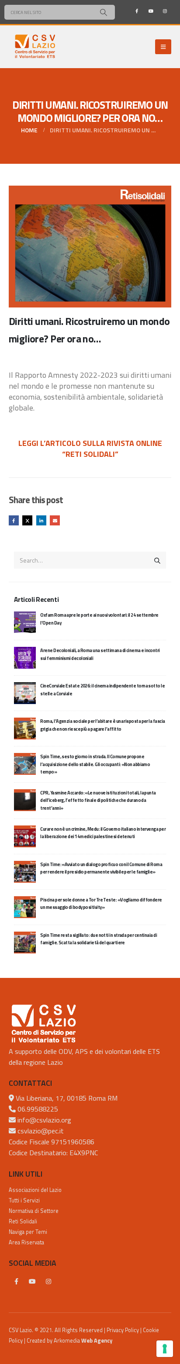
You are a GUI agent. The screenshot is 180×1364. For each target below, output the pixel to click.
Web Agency (96, 1340)
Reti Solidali (23, 1221)
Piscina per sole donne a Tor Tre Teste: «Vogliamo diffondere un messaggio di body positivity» (101, 903)
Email (55, 520)
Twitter (27, 520)
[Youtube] (151, 11)
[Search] (103, 12)
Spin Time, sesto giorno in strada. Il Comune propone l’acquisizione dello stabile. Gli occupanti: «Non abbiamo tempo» (95, 764)
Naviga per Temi (28, 1232)
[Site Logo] (35, 46)
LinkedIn (41, 520)
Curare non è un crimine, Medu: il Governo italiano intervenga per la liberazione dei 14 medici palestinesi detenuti (103, 832)
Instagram (48, 1281)
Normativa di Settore (34, 1211)
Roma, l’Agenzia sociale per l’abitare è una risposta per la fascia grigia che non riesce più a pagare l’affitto (102, 725)
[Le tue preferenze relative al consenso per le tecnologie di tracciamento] (164, 1348)
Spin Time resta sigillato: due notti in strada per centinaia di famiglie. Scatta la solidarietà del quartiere (98, 939)
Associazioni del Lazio (35, 1190)
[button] (163, 46)
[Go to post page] (25, 621)
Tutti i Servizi (24, 1200)
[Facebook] (137, 11)
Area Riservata (26, 1242)
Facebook (14, 520)
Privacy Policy (123, 1330)
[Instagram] (165, 11)
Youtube (32, 1281)
